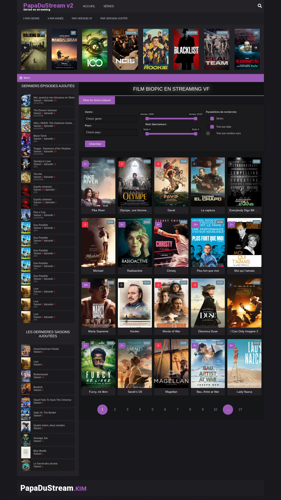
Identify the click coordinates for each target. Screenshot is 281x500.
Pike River (98, 210)
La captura (208, 210)
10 (215, 409)
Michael (98, 270)
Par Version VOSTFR (114, 18)
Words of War (171, 331)
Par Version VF (82, 18)
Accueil (89, 6)
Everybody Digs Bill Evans (246, 210)
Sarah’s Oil (135, 391)
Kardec (134, 331)
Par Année (56, 18)
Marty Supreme (98, 331)
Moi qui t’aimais (244, 270)
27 (240, 409)
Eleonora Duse (208, 331)
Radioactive (134, 270)
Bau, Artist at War (208, 391)
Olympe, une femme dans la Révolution (145, 210)
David (171, 210)
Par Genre (31, 18)
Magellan (171, 391)
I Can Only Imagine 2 (244, 331)
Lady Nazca (244, 391)
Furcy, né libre (98, 391)
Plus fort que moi (208, 270)
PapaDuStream (53, 488)
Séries (108, 6)
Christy (171, 270)
